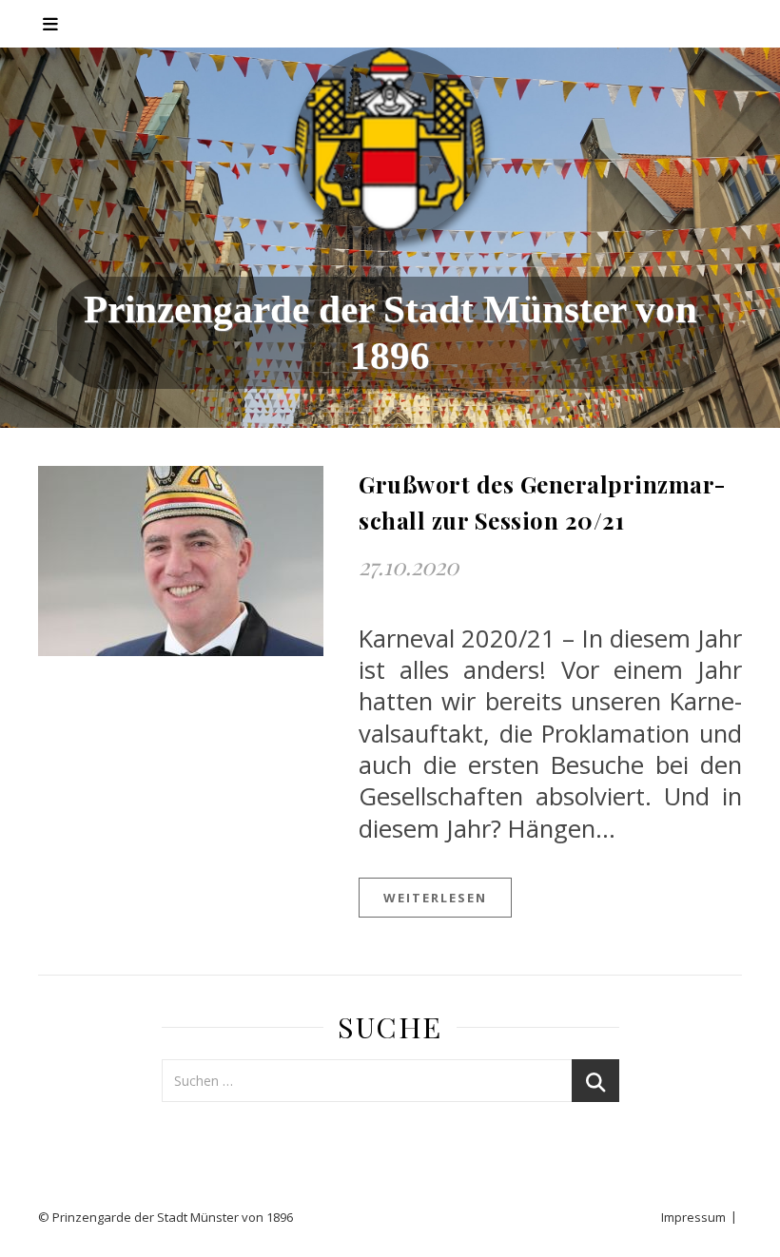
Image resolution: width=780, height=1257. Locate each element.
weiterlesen (435, 897)
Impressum (693, 1217)
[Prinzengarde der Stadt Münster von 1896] (390, 143)
